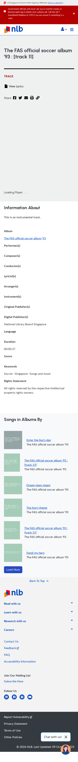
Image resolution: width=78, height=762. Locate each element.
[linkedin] (8, 699)
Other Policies (13, 737)
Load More (13, 569)
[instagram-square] (23, 699)
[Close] (75, 10)
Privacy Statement (15, 724)
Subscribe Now (13, 681)
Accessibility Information (20, 661)
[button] (64, 29)
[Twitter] (20, 100)
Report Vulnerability (17, 717)
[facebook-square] (16, 699)
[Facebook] (15, 100)
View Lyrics (16, 86)
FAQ (7, 655)
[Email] (26, 100)
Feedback (10, 648)
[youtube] (31, 699)
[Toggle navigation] (71, 29)
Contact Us (11, 641)
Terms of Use (12, 730)
